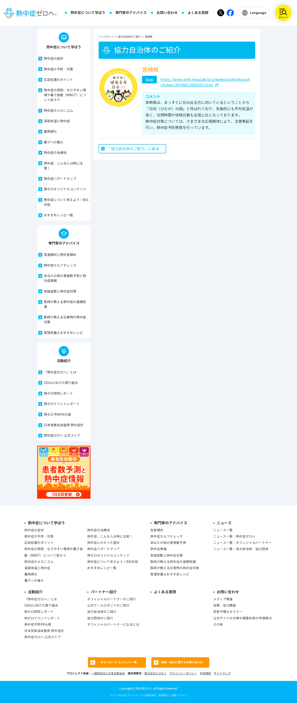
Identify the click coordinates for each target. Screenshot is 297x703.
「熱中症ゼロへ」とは (60, 372)
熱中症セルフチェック (60, 265)
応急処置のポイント (58, 80)
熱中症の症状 (53, 59)
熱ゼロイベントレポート (62, 404)
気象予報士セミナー (227, 612)
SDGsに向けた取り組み (61, 383)
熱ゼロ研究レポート (58, 394)
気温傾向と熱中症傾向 (60, 255)
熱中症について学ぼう (88, 12)
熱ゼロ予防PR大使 (57, 415)
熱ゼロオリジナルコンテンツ (65, 189)
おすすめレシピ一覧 (58, 215)
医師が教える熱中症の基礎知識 (65, 304)
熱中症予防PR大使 (37, 625)
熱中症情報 (158, 549)
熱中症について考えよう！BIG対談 (66, 202)
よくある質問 (197, 12)
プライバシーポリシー (183, 673)
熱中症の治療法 (55, 153)
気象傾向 (156, 530)
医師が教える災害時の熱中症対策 (65, 319)
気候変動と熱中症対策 (60, 292)
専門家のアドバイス (131, 12)
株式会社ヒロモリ (155, 673)
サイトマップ (222, 673)
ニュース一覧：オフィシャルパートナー (242, 543)
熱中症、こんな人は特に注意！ (63, 166)
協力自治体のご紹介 (101, 612)
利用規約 (205, 673)
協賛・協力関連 (224, 605)
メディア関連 (223, 599)
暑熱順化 (50, 132)
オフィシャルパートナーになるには (113, 625)
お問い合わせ (167, 12)
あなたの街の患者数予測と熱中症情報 (65, 278)
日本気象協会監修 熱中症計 (64, 425)
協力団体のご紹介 (100, 618)
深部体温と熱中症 (57, 121)
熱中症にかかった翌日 (103, 543)
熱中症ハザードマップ (60, 179)
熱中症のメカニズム (58, 111)
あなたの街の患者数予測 (168, 543)
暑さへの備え (53, 142)
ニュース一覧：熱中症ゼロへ (234, 536)
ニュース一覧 (223, 530)
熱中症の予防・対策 (58, 69)
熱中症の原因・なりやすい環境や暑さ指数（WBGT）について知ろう (65, 95)
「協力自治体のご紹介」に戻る (133, 149)
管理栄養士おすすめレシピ (63, 333)
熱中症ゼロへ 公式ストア (62, 436)
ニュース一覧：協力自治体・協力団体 (240, 549)
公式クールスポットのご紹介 (108, 605)
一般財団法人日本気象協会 (108, 673)
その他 (218, 625)
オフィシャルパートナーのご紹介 (111, 599)
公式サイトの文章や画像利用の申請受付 (242, 618)
